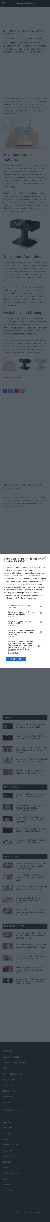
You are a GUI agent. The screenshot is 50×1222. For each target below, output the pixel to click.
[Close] (44, 559)
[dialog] (25, 611)
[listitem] (25, 606)
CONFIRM (16, 659)
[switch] (40, 613)
